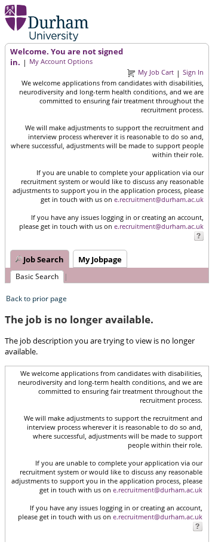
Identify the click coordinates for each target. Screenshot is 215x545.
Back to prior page (36, 298)
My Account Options (61, 61)
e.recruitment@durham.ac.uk (159, 199)
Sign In (193, 72)
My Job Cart (156, 72)
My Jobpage (100, 259)
